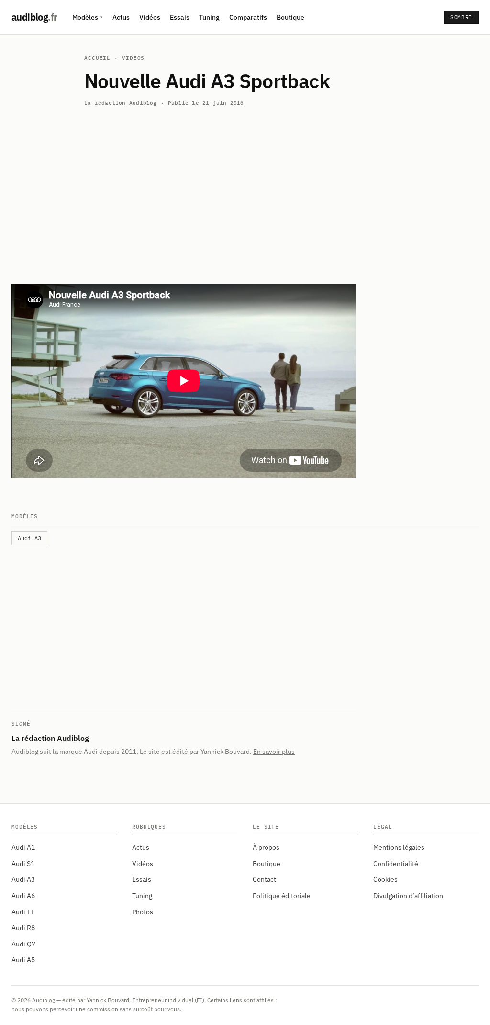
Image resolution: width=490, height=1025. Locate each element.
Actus (121, 17)
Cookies (385, 879)
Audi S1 (22, 863)
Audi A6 (23, 895)
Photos (142, 912)
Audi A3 (23, 879)
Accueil (97, 58)
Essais (179, 17)
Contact (264, 879)
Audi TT (22, 912)
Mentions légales (398, 847)
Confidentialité (395, 863)
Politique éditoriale (282, 895)
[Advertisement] (245, 190)
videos (133, 58)
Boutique (290, 17)
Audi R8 (23, 927)
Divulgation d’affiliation (408, 895)
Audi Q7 (23, 944)
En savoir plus (274, 751)
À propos (266, 847)
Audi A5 (23, 960)
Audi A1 (23, 847)
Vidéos (149, 17)
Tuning (209, 17)
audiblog (34, 17)
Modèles (87, 17)
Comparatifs (248, 17)
